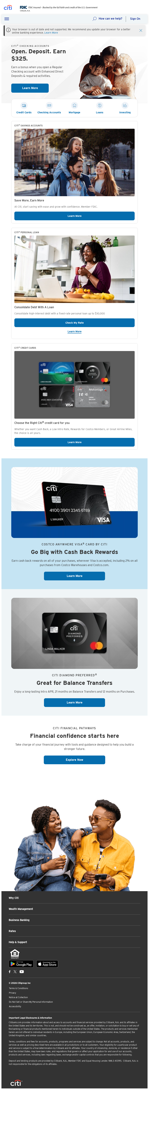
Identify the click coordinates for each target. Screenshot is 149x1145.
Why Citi (14, 897)
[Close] (141, 30)
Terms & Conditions (18, 988)
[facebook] (10, 971)
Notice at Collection (18, 997)
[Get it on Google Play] (21, 963)
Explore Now (85, 760)
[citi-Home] (8, 8)
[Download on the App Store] (47, 963)
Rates (12, 931)
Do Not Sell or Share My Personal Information (31, 1001)
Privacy (12, 992)
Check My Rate (92, 322)
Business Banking (19, 920)
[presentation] (56, 10)
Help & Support (18, 942)
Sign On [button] (135, 18)
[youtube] (22, 971)
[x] (15, 971)
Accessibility (15, 1006)
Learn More (51, 32)
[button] (6, 19)
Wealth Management (21, 908)
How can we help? (110, 18)
